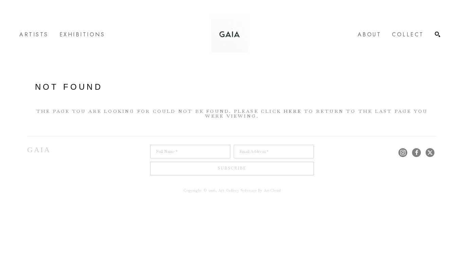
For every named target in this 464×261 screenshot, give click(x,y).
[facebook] (416, 152)
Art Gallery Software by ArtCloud (249, 190)
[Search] (437, 34)
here (293, 111)
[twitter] (430, 152)
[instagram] (402, 152)
